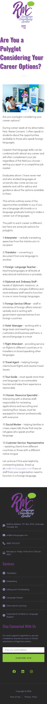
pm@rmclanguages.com (18, 468)
